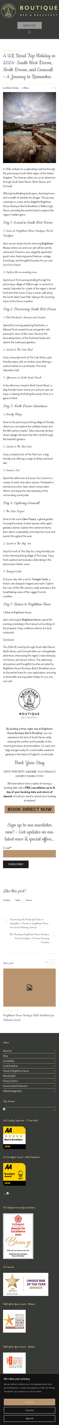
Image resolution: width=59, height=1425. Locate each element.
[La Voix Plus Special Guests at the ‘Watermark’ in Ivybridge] (30, 987)
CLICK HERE (32, 771)
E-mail (7, 847)
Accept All (29, 1402)
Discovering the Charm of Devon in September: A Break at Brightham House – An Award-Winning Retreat (30, 923)
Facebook (6, 900)
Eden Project (29, 519)
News (26, 87)
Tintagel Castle (40, 579)
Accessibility (8, 1060)
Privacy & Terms (10, 1080)
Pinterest (28, 900)
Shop (5, 1055)
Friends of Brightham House (16, 1070)
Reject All (29, 1418)
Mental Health (9, 1075)
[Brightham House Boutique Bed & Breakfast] (29, 11)
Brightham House (31, 619)
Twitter (17, 900)
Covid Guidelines (10, 1065)
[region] (29, 1399)
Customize (29, 1410)
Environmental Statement (15, 1085)
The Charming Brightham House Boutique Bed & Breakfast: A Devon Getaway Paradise (29, 938)
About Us (7, 1050)
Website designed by (12, 1090)
